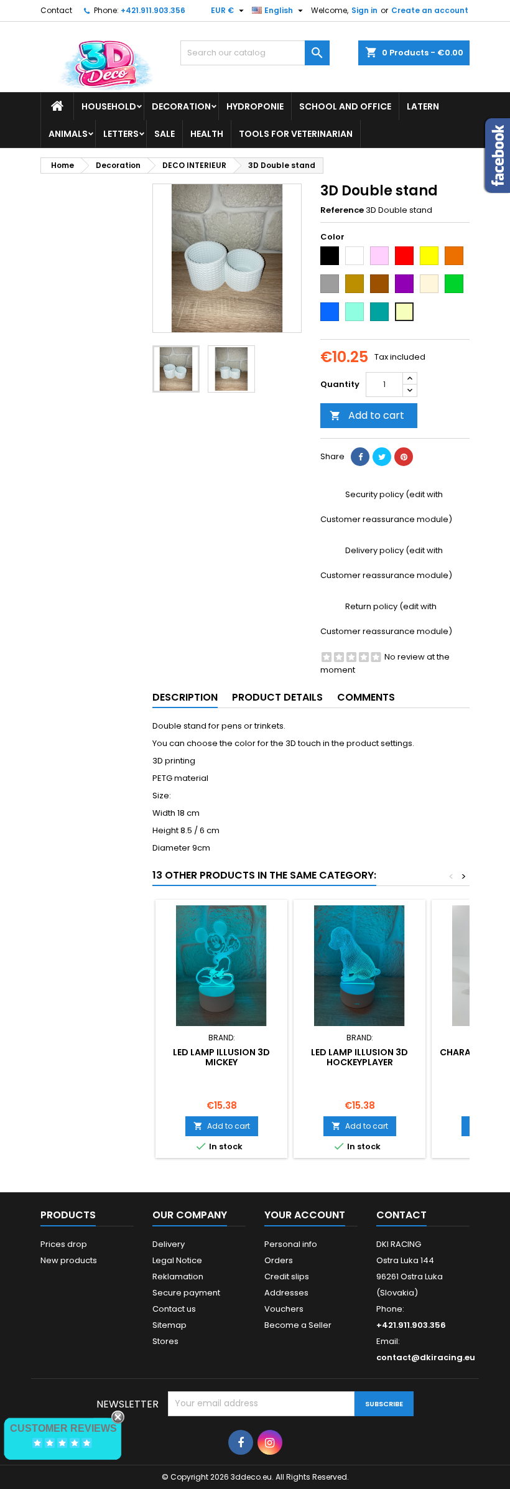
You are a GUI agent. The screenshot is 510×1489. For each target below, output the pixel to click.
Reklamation (177, 1276)
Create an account (429, 10)
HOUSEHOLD (108, 106)
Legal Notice (177, 1260)
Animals (68, 134)
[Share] (360, 456)
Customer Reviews (63, 1428)
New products (68, 1260)
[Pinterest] (403, 456)
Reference (342, 210)
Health (206, 134)
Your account (304, 1215)
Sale (164, 134)
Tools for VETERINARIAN (296, 134)
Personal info (290, 1244)
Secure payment (186, 1293)
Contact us (174, 1309)
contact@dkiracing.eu (425, 1357)
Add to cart (367, 415)
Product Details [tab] (277, 697)
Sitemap (169, 1325)
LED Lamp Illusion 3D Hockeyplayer (359, 1057)
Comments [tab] (366, 697)
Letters (121, 134)
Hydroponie (255, 106)
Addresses (286, 1293)
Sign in (364, 10)
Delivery (168, 1244)
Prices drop (63, 1244)
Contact (56, 10)
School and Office (345, 106)
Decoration (181, 106)
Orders (278, 1260)
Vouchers (284, 1309)
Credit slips (286, 1276)
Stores (165, 1341)
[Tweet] (382, 456)
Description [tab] (185, 697)
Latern (423, 106)
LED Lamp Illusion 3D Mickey (221, 1057)
